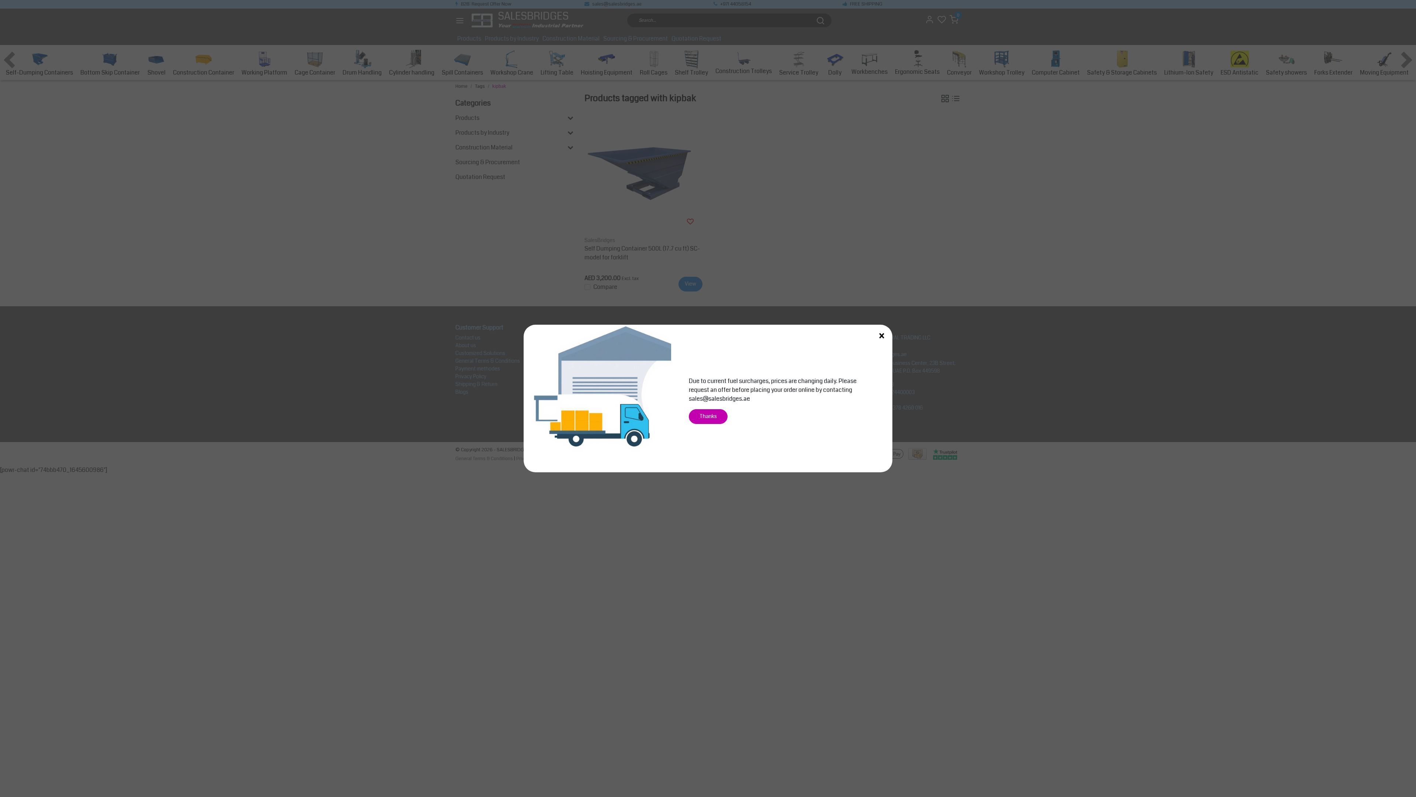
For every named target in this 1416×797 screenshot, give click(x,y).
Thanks (708, 416)
